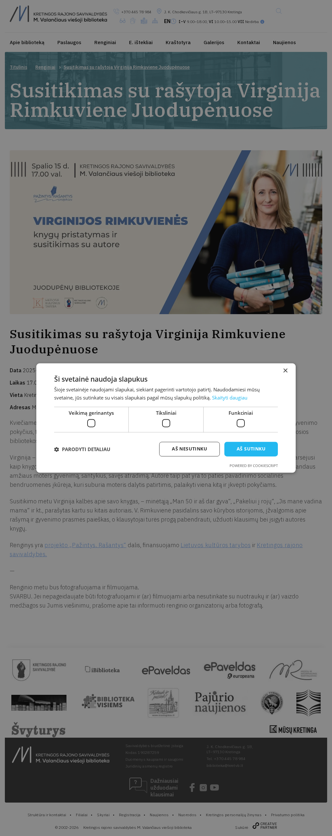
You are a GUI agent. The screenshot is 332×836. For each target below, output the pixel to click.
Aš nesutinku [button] (189, 449)
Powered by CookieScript (254, 465)
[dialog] (166, 418)
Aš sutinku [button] (251, 449)
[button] (82, 449)
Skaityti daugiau (229, 398)
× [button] (285, 370)
